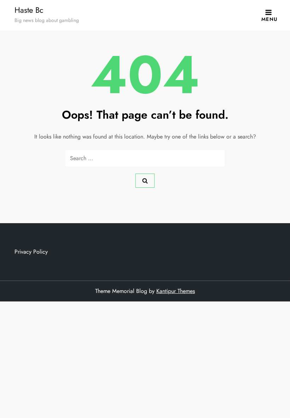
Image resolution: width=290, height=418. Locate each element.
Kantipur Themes (175, 291)
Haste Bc (29, 10)
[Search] (145, 181)
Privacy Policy (31, 252)
